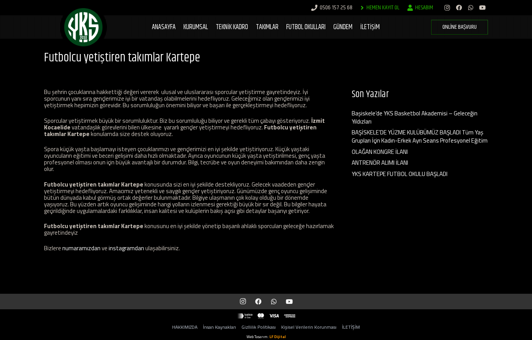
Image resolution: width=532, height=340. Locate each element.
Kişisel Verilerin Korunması (308, 327)
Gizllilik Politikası (258, 327)
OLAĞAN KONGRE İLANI (380, 151)
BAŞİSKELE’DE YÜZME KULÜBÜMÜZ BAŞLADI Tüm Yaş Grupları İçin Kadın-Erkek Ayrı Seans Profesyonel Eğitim (420, 136)
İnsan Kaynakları (219, 327)
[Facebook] (459, 8)
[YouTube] (482, 8)
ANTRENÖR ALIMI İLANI (380, 162)
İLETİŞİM (351, 327)
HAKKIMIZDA (184, 327)
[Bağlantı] (83, 27)
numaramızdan (81, 248)
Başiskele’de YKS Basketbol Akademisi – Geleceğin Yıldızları (414, 117)
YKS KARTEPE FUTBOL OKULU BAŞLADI (399, 173)
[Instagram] (447, 8)
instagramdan (126, 248)
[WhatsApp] (470, 8)
